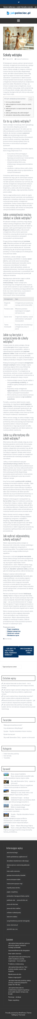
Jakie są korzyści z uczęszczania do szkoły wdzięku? (18, 109)
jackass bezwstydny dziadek (16, 875)
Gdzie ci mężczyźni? (14, 977)
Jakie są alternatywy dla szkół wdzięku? (17, 113)
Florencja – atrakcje (14, 997)
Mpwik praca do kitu (14, 974)
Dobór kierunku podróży (11, 754)
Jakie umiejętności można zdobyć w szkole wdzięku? (18, 105)
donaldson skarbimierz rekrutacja (18, 861)
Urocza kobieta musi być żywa (26, 651)
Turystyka (7, 758)
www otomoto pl (12, 925)
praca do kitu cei (22, 900)
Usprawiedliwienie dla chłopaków (19, 950)
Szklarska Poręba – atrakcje (20, 798)
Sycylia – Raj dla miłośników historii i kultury (18, 731)
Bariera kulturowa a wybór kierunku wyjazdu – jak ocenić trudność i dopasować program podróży (20, 7)
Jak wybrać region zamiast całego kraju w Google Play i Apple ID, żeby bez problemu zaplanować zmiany (18, 692)
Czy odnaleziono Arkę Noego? (13, 728)
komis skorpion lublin (13, 879)
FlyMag (14, 1015)
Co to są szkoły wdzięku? (13, 102)
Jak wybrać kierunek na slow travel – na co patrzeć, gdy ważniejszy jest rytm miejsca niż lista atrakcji (18, 685)
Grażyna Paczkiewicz (22, 59)
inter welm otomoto (13, 871)
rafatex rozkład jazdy (14, 912)
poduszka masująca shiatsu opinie (18, 896)
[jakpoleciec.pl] (18, 13)
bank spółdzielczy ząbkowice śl (17, 857)
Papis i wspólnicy (13, 629)
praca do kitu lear (12, 904)
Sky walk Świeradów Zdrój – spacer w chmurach (19, 737)
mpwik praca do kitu (13, 888)
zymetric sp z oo (12, 929)
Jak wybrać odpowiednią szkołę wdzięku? (18, 115)
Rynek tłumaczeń (9, 734)
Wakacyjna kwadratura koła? (13, 725)
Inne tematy (8, 639)
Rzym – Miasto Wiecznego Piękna (22, 826)
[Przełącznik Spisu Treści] (29, 99)
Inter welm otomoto (14, 953)
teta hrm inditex (12, 917)
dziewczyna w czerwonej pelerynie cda (18, 866)
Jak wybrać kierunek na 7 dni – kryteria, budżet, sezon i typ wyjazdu (18, 969)
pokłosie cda (11, 900)
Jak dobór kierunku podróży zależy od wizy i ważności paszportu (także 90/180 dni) (19, 982)
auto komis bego (12, 852)
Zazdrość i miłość (13, 633)
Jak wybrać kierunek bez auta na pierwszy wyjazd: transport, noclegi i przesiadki (19, 945)
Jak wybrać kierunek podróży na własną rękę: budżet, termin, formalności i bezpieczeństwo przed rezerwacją (18, 707)
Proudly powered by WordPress (15, 1013)
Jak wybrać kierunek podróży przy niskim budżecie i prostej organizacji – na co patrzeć (19, 959)
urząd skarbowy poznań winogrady (18, 921)
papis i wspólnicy (12, 892)
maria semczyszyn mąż (14, 883)
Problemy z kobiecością (16, 964)
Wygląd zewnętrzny (13, 631)
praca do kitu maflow (13, 908)
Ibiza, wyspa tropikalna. (18, 774)
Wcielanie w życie (13, 635)
